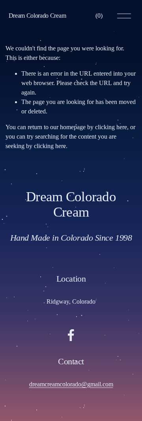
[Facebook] (71, 335)
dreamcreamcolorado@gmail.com (71, 384)
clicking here (111, 127)
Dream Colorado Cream (37, 15)
